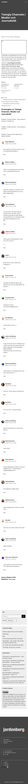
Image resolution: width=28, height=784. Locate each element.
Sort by (5, 620)
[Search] (23, 616)
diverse (5, 97)
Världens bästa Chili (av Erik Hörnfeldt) (13, 631)
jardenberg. (6, 634)
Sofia (2, 55)
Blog (4, 636)
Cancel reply (12, 579)
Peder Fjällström (9, 141)
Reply (4, 154)
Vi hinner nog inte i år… (6, 90)
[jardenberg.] (4, 2)
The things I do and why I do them (12, 647)
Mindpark (14, 55)
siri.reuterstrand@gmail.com (10, 306)
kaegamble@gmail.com (9, 470)
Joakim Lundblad (10, 231)
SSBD (6, 55)
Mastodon (4, 767)
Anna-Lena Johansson (11, 557)
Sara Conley (6, 677)
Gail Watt (7, 520)
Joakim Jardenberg (10, 336)
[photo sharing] (14, 41)
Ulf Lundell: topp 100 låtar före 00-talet (13, 645)
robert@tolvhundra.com (13, 171)
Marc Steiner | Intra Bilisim (9, 660)
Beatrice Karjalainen (10, 182)
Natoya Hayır (6, 664)
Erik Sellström (9, 317)
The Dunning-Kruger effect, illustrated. (13, 638)
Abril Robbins (6, 668)
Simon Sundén (9, 275)
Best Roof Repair (7, 672)
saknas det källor (12, 72)
